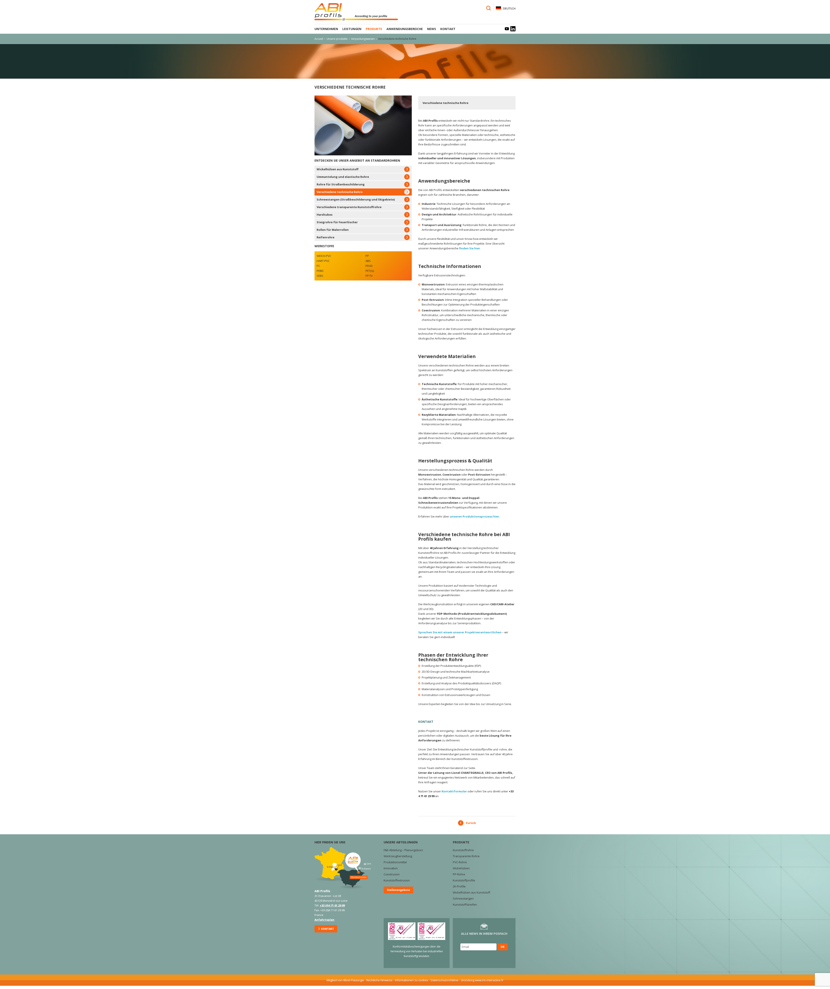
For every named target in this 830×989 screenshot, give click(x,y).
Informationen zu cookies (411, 980)
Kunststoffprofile (464, 880)
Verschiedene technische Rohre (339, 192)
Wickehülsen (461, 868)
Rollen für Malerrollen (333, 230)
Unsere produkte (337, 39)
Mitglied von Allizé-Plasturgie (345, 980)
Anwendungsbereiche (404, 29)
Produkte (374, 29)
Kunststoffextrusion (397, 880)
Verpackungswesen (363, 39)
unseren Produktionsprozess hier (474, 516)
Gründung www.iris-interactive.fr (482, 980)
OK (502, 947)
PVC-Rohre (460, 862)
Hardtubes (324, 215)
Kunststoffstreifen (465, 904)
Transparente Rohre (466, 856)
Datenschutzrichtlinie (444, 980)
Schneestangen (463, 898)
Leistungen (351, 29)
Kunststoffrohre (463, 850)
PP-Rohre (459, 874)
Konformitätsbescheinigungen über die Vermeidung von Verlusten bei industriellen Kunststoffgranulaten (416, 951)
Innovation (391, 868)
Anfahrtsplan (324, 920)
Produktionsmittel (395, 862)
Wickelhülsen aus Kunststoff (337, 169)
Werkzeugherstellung (398, 856)
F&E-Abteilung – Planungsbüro (403, 850)
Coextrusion (392, 874)
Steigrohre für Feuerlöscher (337, 222)
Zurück (471, 823)
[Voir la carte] (342, 867)
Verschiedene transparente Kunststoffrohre (349, 207)
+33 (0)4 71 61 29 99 (332, 905)
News (431, 29)
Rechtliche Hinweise (379, 980)
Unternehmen (326, 29)
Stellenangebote (398, 890)
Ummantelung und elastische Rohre (343, 177)
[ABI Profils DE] (359, 12)
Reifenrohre (325, 237)
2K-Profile (459, 886)
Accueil (318, 39)
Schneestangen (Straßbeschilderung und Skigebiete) (356, 199)
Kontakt (447, 29)
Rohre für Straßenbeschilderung (341, 184)
